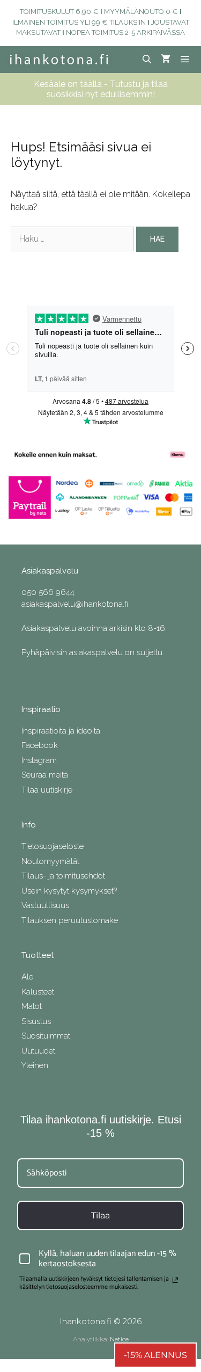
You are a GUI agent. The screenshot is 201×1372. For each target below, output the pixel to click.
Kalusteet (37, 992)
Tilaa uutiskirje (46, 790)
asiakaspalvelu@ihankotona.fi (74, 604)
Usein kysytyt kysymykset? (69, 891)
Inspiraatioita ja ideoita (60, 731)
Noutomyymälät (50, 861)
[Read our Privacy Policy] (175, 1280)
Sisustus (36, 1021)
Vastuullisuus (45, 905)
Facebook (39, 745)
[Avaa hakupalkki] (147, 59)
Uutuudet (38, 1051)
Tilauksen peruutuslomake (69, 920)
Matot (31, 1006)
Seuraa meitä (44, 775)
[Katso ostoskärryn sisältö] (166, 59)
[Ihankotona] (59, 59)
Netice (119, 1339)
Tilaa (100, 1215)
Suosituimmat (45, 1036)
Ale (27, 977)
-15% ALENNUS (155, 1355)
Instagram (39, 760)
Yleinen (34, 1065)
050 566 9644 (48, 592)
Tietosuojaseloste (52, 846)
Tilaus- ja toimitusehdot (63, 876)
